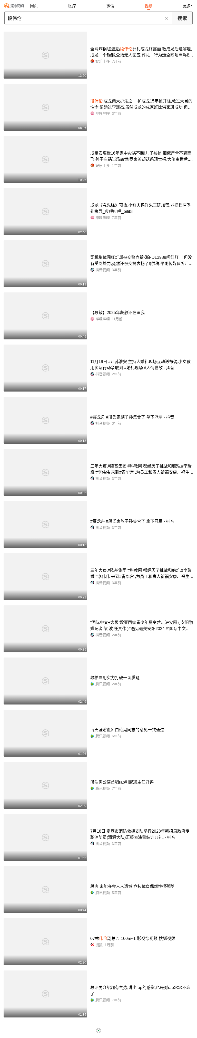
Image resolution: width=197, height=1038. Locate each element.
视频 (148, 6)
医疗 (72, 6)
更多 (187, 6)
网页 (34, 6)
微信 (110, 6)
